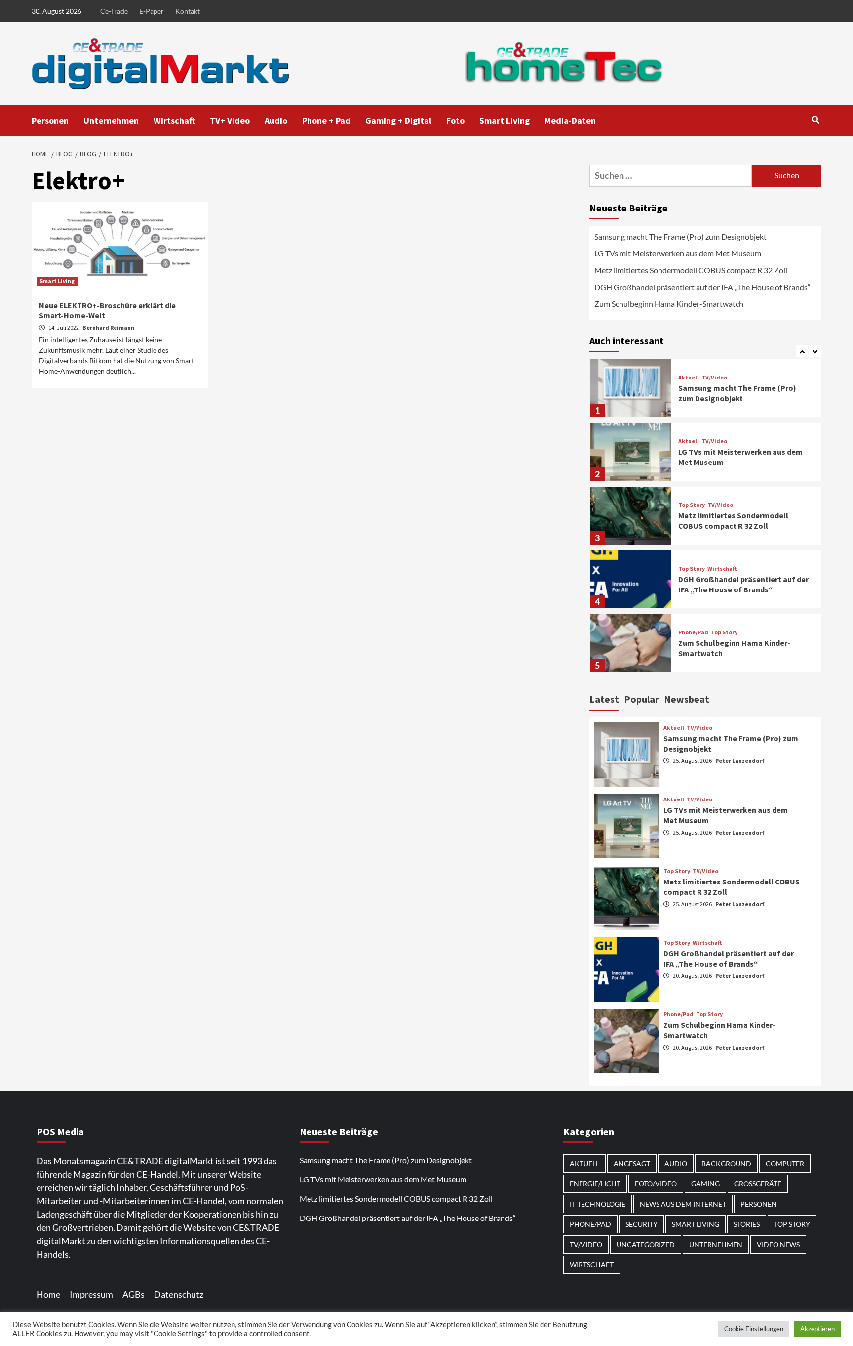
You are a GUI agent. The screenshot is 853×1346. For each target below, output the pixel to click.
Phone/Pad (693, 632)
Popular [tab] (641, 699)
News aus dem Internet (683, 1204)
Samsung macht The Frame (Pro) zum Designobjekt (680, 236)
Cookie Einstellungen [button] (753, 1329)
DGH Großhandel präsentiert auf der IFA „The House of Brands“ (703, 287)
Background (726, 1163)
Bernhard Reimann (108, 327)
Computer (785, 1163)
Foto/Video (656, 1183)
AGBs (133, 1294)
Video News (778, 1244)
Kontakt (187, 11)
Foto (455, 120)
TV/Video (714, 377)
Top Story (691, 505)
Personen (50, 120)
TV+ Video (230, 120)
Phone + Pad (326, 120)
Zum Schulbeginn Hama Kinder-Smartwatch (668, 303)
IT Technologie (597, 1204)
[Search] (815, 119)
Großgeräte (757, 1183)
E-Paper (151, 11)
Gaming (705, 1183)
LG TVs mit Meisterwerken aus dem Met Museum (677, 253)
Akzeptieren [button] (817, 1329)
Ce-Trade (114, 11)
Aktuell (688, 377)
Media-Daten (570, 120)
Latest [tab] (604, 699)
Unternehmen (111, 120)
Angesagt (632, 1163)
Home (48, 1294)
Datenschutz (178, 1294)
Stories (747, 1224)
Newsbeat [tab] (686, 699)
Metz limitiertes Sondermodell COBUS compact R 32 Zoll (690, 270)
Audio (276, 120)
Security (641, 1224)
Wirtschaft (174, 120)
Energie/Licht (595, 1183)
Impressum (91, 1294)
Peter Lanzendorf (740, 760)
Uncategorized (646, 1244)
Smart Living (504, 120)
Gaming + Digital (398, 120)
